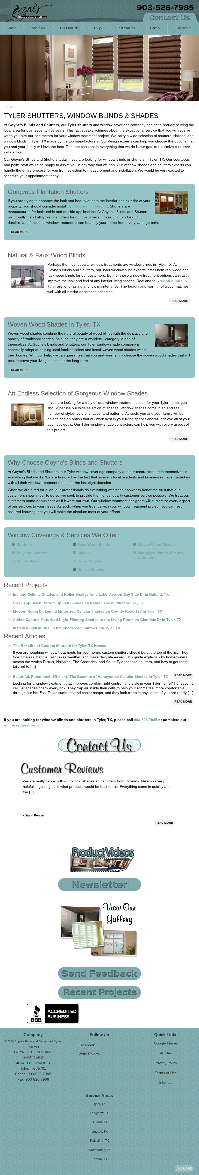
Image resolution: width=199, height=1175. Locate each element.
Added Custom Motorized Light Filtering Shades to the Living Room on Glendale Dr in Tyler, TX (97, 620)
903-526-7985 (145, 720)
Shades (84, 553)
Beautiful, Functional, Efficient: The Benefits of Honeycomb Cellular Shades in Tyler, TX (90, 676)
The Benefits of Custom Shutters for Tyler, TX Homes (59, 646)
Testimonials (126, 28)
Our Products (69, 28)
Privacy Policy (165, 1063)
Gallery (155, 28)
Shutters (24, 544)
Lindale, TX (99, 1131)
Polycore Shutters (32, 553)
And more (184, 1168)
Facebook (87, 1045)
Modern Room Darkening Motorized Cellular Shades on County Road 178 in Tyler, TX (87, 611)
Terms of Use (166, 1073)
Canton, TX (99, 1159)
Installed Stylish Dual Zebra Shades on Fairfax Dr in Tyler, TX (66, 628)
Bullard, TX (99, 1122)
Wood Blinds (28, 561)
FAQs (98, 28)
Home (12, 28)
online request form (21, 725)
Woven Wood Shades (157, 544)
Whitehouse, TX (99, 1150)
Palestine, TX (99, 1140)
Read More (20, 231)
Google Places (166, 1043)
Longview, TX (99, 1113)
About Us (38, 28)
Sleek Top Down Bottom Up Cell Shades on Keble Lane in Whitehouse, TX (78, 603)
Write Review (89, 1054)
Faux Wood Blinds (93, 544)
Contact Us (183, 28)
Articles (166, 1053)
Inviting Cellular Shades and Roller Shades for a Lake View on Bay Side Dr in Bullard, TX (91, 594)
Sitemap (166, 1082)
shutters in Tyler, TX (90, 206)
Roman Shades (90, 569)
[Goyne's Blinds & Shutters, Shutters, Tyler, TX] (53, 1013)
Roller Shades (89, 561)
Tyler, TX (99, 1104)
